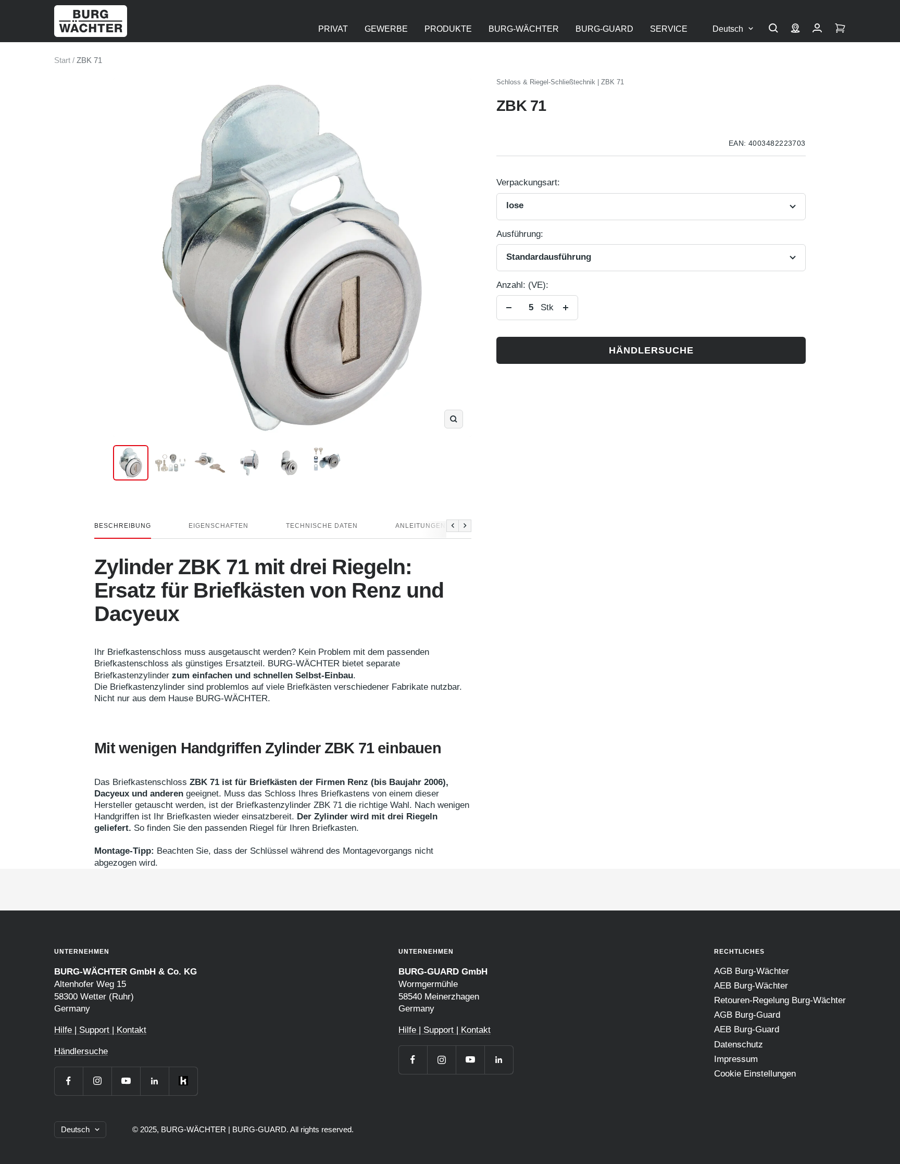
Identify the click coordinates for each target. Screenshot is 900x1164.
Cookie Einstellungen (755, 1074)
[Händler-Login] (817, 29)
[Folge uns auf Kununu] (183, 1081)
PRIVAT (333, 28)
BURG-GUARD (604, 28)
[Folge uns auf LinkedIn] (154, 1081)
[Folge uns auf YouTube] (125, 1081)
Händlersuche (651, 350)
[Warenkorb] (840, 29)
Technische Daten (322, 525)
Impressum (736, 1059)
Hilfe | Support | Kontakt (100, 1030)
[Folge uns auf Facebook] (68, 1081)
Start (62, 60)
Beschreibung (122, 525)
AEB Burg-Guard (746, 1029)
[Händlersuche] (795, 29)
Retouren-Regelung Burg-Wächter (780, 1000)
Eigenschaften (218, 525)
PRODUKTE (448, 28)
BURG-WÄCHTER (524, 28)
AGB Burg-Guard (747, 1015)
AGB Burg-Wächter (751, 971)
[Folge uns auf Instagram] (97, 1081)
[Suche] (773, 29)
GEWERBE (386, 28)
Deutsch (727, 28)
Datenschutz (738, 1044)
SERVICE (669, 28)
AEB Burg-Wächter (751, 986)
